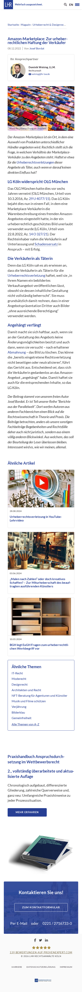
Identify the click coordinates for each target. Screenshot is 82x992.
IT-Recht (17, 673)
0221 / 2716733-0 (57, 923)
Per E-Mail (18, 923)
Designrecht (20, 684)
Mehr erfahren (27, 812)
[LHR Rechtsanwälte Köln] (8, 4)
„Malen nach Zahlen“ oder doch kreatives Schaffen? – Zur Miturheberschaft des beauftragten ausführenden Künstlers (40, 582)
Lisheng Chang (26, 128)
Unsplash (41, 128)
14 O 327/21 (38, 234)
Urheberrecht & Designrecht (49, 24)
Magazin (26, 24)
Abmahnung (17, 352)
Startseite (13, 24)
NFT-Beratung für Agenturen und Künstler (39, 695)
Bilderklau (18, 712)
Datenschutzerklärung (41, 967)
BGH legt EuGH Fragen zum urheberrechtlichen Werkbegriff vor (39, 646)
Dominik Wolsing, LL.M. (42, 67)
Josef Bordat (36, 48)
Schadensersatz (46, 244)
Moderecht (19, 678)
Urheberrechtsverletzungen (35, 162)
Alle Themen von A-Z (25, 724)
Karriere (17, 967)
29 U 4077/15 (39, 199)
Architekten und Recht (26, 690)
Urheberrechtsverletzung (26, 275)
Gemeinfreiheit (21, 718)
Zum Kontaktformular (41, 907)
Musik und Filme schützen (29, 701)
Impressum (66, 967)
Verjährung (19, 706)
